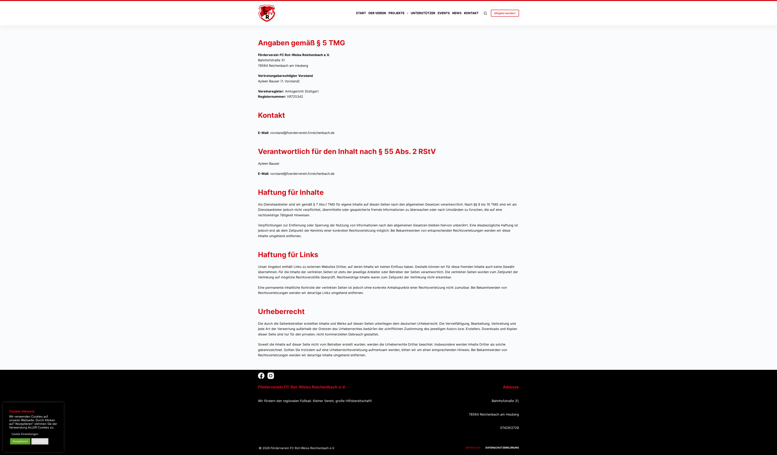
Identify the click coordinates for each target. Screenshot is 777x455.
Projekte (396, 13)
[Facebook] (261, 375)
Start (361, 13)
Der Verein (377, 13)
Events (444, 13)
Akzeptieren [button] (20, 441)
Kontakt (471, 13)
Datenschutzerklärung (502, 447)
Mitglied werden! (505, 13)
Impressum (473, 447)
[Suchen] (485, 13)
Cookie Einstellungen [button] (25, 434)
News (457, 13)
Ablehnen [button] (40, 441)
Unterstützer (423, 13)
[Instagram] (270, 375)
